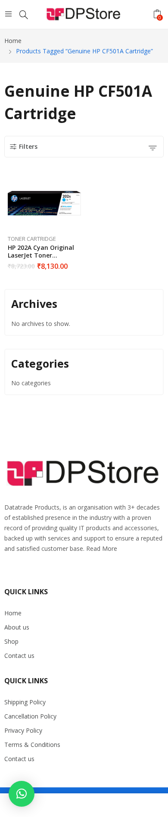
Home (13, 613)
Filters (28, 146)
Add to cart (78, 263)
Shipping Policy (25, 702)
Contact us (19, 655)
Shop (11, 641)
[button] (21, 794)
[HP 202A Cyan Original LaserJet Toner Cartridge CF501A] (44, 203)
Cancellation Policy (30, 716)
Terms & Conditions (32, 744)
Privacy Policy (23, 730)
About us (16, 627)
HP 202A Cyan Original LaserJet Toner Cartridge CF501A (41, 255)
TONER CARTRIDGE (32, 239)
